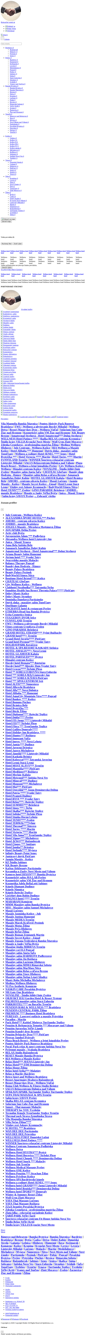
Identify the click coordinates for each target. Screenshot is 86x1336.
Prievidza (14, 128)
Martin (13, 205)
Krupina (13, 96)
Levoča (13, 66)
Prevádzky (4, 419)
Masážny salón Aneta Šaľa (26, 471)
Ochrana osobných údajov (14, 1309)
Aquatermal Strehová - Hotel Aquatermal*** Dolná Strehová (46, 435)
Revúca (13, 102)
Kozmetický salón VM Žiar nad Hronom (46, 432)
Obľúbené (10, 31)
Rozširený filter (7, 244)
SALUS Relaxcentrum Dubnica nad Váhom (49, 462)
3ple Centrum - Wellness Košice (32, 447)
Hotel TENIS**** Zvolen (15, 490)
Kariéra (8, 1280)
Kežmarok (14, 64)
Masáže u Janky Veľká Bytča (40, 493)
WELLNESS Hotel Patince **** (19, 438)
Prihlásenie (9, 1282)
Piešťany (13, 168)
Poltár (12, 100)
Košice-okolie (15, 148)
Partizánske (14, 124)
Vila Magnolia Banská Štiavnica (19, 423)
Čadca (13, 196)
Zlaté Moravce (16, 190)
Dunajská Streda (16, 162)
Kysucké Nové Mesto (18, 201)
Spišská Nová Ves (17, 156)
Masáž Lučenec (58, 481)
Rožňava (13, 152)
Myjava (13, 120)
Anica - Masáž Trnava (71, 493)
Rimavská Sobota (17, 104)
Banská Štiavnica (16, 90)
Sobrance (14, 154)
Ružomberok (15, 209)
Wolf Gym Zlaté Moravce (67, 441)
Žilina (8, 192)
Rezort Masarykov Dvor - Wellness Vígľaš (34, 429)
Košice (8, 136)
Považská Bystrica (17, 126)
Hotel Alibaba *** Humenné (27, 450)
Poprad (13, 70)
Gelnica (13, 138)
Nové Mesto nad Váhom (19, 122)
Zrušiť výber (18, 244)
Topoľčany (14, 188)
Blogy (3, 1230)
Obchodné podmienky (13, 1286)
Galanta (13, 164)
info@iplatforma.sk (12, 1313)
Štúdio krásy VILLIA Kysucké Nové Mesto (25, 441)
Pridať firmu (11, 29)
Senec (12, 56)
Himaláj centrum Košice (27, 468)
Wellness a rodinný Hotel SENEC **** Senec (41, 453)
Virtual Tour (9, 1294)
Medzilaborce (15, 68)
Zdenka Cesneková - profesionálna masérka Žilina (30, 444)
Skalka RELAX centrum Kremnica (60, 438)
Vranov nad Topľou (17, 84)
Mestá (3, 1232)
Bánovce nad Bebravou (19, 116)
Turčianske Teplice (17, 211)
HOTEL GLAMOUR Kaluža (47, 478)
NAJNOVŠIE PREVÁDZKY (12, 270)
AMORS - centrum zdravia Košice (28, 481)
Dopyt (5, 35)
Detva (12, 94)
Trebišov (13, 158)
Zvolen (13, 108)
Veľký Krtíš (15, 106)
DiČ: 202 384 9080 (12, 1307)
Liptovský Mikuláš (17, 203)
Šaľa (12, 186)
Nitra (7, 176)
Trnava (8, 160)
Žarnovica (14, 110)
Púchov (13, 130)
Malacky (13, 52)
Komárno (14, 178)
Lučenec (13, 98)
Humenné (14, 62)
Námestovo (14, 207)
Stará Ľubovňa (16, 78)
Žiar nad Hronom (17, 112)
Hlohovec (14, 166)
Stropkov (14, 80)
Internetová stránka (12, 1298)
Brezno (13, 92)
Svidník (13, 82)
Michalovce (14, 150)
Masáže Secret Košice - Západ (39, 484)
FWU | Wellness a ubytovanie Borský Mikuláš (41, 426)
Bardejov (14, 60)
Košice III (14, 144)
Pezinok (13, 54)
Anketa (7, 39)
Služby (7, 1290)
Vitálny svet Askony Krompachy (28, 487)
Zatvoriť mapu (6, 221)
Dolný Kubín (15, 198)
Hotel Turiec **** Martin (67, 456)
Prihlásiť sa (11, 26)
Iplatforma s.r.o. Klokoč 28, (15, 1301)
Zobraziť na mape (9, 219)
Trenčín (8, 114)
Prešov (8, 58)
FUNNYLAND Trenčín (14, 459)
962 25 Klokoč (10, 1303)
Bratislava (9, 48)
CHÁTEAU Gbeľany (55, 471)
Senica (13, 170)
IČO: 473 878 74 (11, 1305)
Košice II (14, 142)
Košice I (13, 140)
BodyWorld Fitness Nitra (63, 487)
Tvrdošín (14, 213)
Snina (12, 76)
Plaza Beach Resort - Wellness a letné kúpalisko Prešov (41, 464)
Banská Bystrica (11, 86)
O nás (7, 1278)
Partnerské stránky (11, 1315)
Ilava (12, 118)
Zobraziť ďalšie (7, 267)
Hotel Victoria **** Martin (34, 456)
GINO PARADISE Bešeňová (48, 490)
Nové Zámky (15, 184)
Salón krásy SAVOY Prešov (18, 496)
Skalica (13, 172)
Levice (13, 180)
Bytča (12, 194)
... (45, 496)
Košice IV (14, 146)
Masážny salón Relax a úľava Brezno (44, 474)
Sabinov (13, 74)
